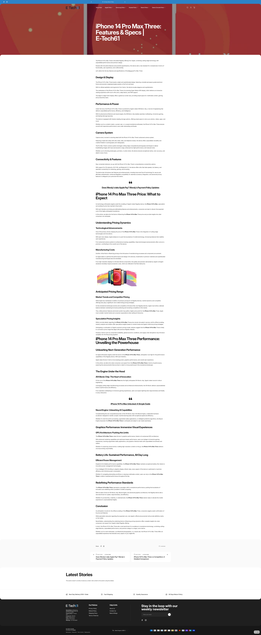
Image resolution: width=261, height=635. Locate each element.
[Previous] (91, 2)
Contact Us (113, 611)
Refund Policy (93, 611)
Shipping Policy (93, 613)
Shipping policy (87, 632)
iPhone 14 (131, 71)
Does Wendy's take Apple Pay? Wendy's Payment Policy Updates (130, 187)
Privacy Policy (93, 608)
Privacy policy (74, 632)
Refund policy (68, 632)
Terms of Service (93, 615)
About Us (112, 608)
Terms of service (81, 632)
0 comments (162, 546)
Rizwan (74, 630)
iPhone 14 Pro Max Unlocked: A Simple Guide (130, 404)
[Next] (124, 2)
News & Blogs (113, 613)
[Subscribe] (169, 614)
